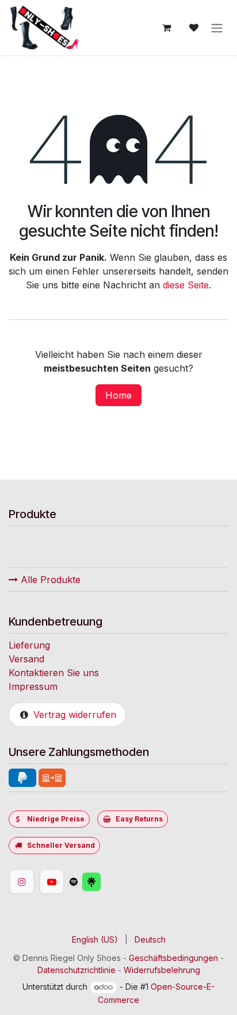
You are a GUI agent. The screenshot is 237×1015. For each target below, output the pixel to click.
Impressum (33, 686)
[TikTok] (74, 881)
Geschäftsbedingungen (173, 958)
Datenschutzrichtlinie (76, 970)
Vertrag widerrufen (74, 714)
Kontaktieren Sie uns (54, 672)
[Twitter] (119, 882)
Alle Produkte (49, 579)
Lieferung (29, 645)
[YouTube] (51, 881)
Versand (26, 659)
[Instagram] (21, 881)
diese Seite (186, 285)
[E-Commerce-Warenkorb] (166, 27)
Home (118, 395)
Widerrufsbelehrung (162, 970)
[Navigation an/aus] (216, 28)
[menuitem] (95, 939)
